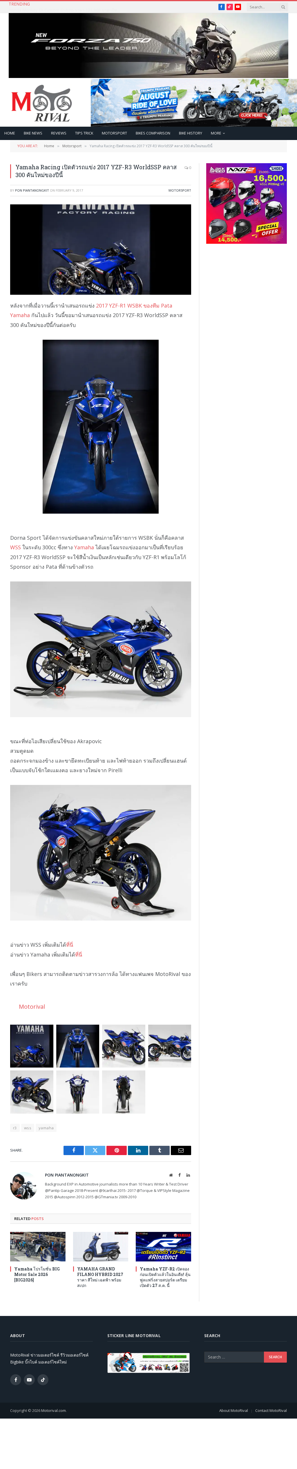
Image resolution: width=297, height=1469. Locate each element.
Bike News (33, 133)
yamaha (46, 1127)
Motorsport (114, 133)
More (216, 133)
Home (9, 133)
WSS (15, 547)
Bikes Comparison (153, 133)
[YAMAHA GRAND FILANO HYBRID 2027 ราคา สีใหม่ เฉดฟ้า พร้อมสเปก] (100, 1246)
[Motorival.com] (42, 102)
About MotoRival (233, 1410)
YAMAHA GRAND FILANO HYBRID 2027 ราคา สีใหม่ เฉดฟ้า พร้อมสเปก (100, 1277)
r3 (15, 1127)
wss (27, 1127)
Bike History (190, 133)
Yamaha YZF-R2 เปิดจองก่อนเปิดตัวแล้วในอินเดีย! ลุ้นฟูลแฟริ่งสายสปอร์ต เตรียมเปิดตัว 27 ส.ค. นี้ (165, 1277)
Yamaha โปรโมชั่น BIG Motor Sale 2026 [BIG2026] (37, 1274)
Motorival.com (53, 1410)
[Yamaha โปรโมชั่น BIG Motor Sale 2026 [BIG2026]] (38, 1246)
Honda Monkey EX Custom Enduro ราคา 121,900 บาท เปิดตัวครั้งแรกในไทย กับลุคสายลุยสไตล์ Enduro (67, 10)
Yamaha (84, 547)
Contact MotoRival (271, 1410)
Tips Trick (84, 133)
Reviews (58, 133)
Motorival (32, 1006)
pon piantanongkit (32, 190)
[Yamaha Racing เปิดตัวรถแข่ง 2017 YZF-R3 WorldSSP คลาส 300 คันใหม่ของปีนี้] (100, 249)
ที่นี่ (69, 944)
